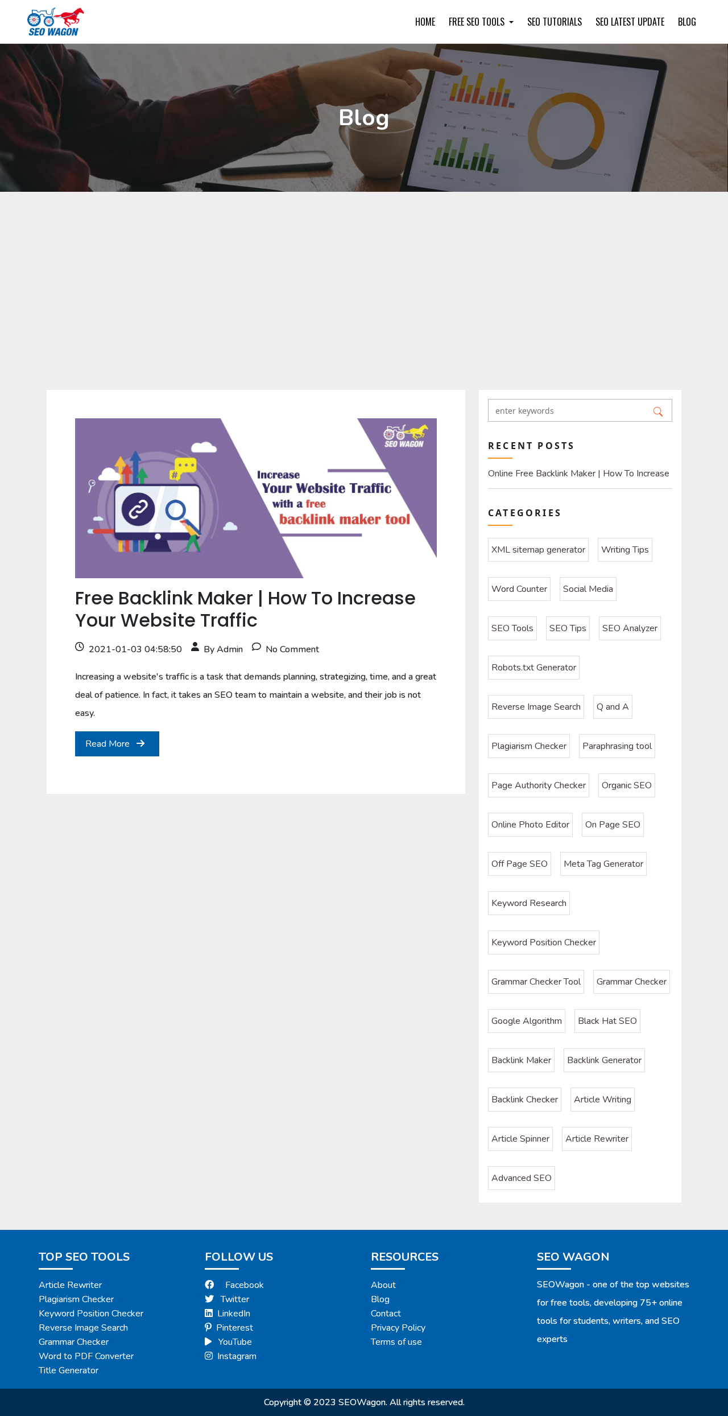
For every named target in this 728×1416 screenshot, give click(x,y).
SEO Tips (567, 628)
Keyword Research (528, 903)
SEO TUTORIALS (554, 21)
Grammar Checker (632, 981)
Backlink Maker (521, 1060)
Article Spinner (520, 1139)
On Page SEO (612, 824)
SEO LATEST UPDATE (629, 21)
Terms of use (396, 1342)
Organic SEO (627, 785)
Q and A (613, 707)
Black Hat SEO (607, 1021)
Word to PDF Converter (86, 1356)
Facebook (244, 1285)
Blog (380, 1299)
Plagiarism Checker (528, 746)
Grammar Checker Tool (536, 981)
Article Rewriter (596, 1139)
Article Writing (602, 1099)
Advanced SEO (521, 1178)
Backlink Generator (604, 1060)
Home (425, 21)
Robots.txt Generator (533, 667)
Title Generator (68, 1370)
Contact (386, 1313)
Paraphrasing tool (617, 746)
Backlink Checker (524, 1099)
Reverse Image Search (536, 707)
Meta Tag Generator (603, 864)
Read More (108, 744)
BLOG (687, 21)
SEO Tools (512, 628)
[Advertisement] (364, 277)
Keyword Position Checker (543, 942)
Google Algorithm (526, 1021)
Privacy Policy (398, 1328)
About (383, 1285)
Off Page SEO (519, 864)
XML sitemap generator (538, 550)
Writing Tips (625, 550)
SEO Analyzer (629, 628)
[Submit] (658, 410)
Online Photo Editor (530, 824)
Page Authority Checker (538, 785)
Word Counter (519, 589)
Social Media (588, 589)
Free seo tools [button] (478, 21)
